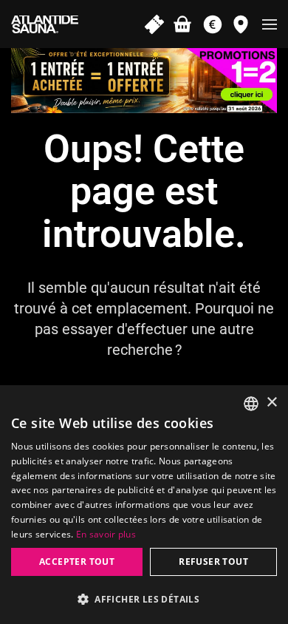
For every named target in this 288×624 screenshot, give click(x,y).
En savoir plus (106, 534)
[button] (269, 24)
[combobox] (251, 403)
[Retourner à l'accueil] (44, 24)
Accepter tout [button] (76, 561)
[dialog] (144, 504)
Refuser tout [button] (213, 561)
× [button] (271, 402)
